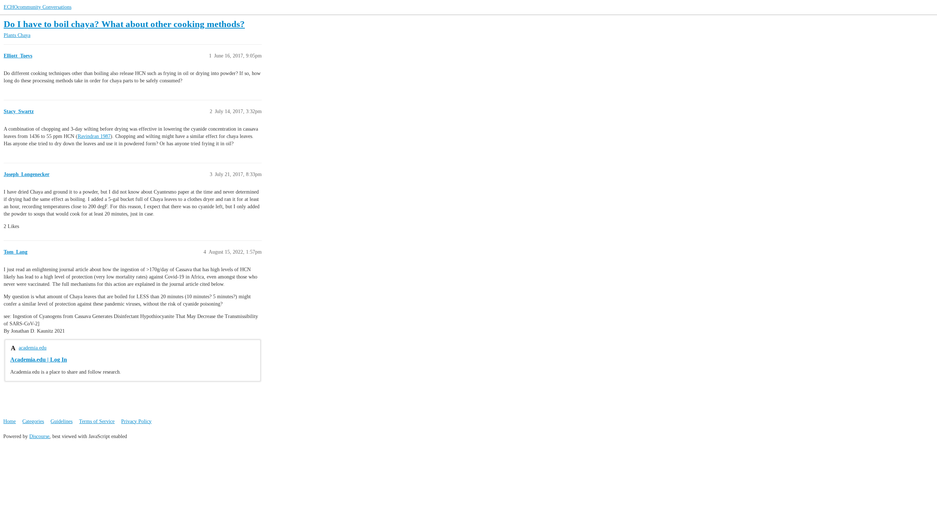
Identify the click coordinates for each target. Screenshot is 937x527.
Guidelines (61, 421)
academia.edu (32, 348)
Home (9, 421)
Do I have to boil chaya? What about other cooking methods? (124, 24)
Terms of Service (97, 421)
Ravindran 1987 (94, 136)
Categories (33, 421)
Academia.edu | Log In (38, 359)
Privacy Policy (136, 421)
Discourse (39, 436)
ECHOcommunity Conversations (37, 7)
